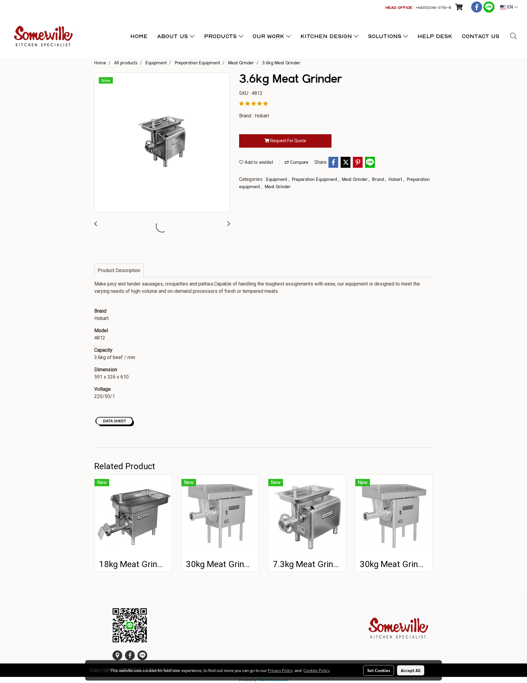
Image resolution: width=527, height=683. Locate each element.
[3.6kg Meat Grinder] (162, 143)
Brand (378, 180)
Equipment (277, 180)
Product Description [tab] (119, 270)
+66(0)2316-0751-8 (433, 7)
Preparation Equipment (315, 180)
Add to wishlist (258, 162)
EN (510, 7)
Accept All (411, 670)
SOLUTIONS (385, 36)
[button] (513, 36)
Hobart (396, 180)
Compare (298, 162)
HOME (139, 36)
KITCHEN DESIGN (327, 36)
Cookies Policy (316, 670)
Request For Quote (287, 140)
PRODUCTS (221, 36)
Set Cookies (378, 670)
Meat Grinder (355, 180)
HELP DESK (435, 36)
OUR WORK (269, 36)
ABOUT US (173, 36)
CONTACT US (480, 36)
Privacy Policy (280, 670)
